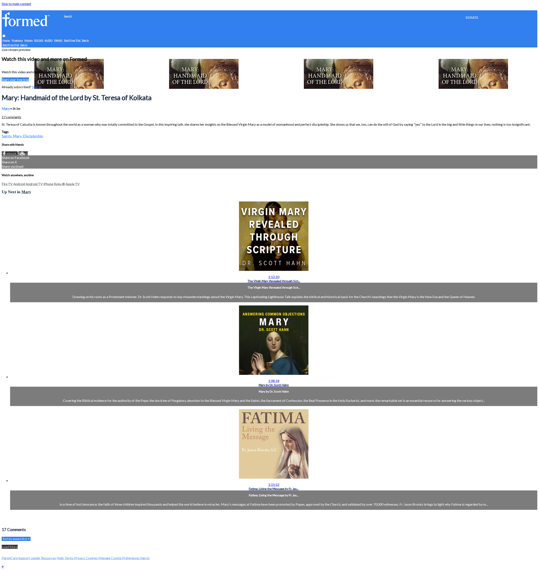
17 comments (11, 117)
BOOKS (38, 40)
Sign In (23, 45)
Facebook (9, 153)
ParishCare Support (16, 558)
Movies (28, 40)
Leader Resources (43, 558)
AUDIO (49, 40)
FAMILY (58, 40)
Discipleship (33, 136)
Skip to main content (16, 4)
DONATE (472, 17)
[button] (4, 36)
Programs (17, 40)
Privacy (80, 558)
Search (68, 16)
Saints (7, 136)
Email (24, 153)
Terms (69, 558)
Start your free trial (15, 79)
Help (60, 558)
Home (6, 40)
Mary (6, 108)
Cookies (92, 558)
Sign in (85, 40)
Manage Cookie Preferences (119, 558)
